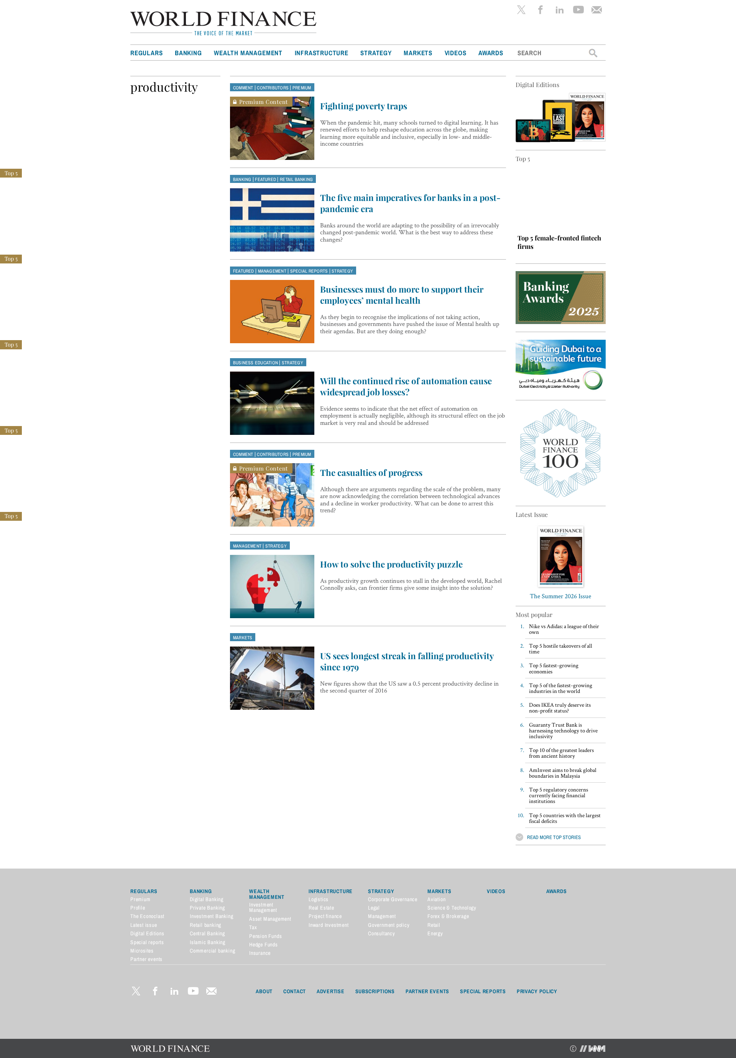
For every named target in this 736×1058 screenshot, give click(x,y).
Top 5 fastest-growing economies (553, 668)
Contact (294, 991)
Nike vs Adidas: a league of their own (564, 628)
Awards (490, 52)
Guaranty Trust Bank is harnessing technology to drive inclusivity (563, 730)
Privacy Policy (537, 991)
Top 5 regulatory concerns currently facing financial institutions (558, 795)
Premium (301, 87)
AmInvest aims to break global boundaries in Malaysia (562, 772)
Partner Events (427, 991)
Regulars (146, 52)
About (264, 991)
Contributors (273, 87)
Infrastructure (321, 52)
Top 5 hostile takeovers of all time (560, 648)
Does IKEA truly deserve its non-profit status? (560, 707)
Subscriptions (375, 991)
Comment (243, 87)
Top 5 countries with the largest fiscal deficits (565, 817)
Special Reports (483, 991)
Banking (188, 52)
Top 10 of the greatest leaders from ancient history (561, 752)
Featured (265, 179)
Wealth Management (248, 52)
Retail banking (296, 179)
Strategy (375, 52)
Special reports (309, 271)
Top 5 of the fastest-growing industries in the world (560, 687)
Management (272, 271)
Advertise (330, 991)
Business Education (255, 362)
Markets (418, 52)
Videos (456, 52)
